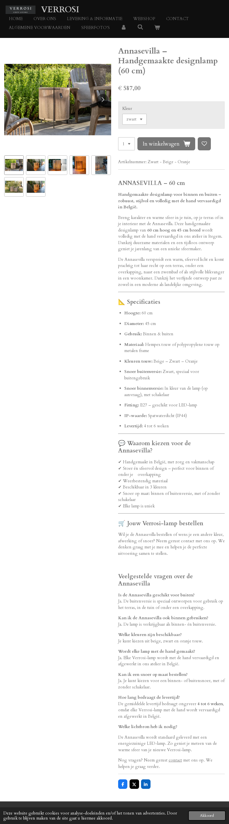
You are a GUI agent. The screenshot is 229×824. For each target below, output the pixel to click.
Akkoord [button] (207, 815)
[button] (14, 165)
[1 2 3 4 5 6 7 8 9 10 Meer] (126, 143)
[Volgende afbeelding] (102, 99)
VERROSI (60, 9)
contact (175, 760)
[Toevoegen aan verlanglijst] (204, 143)
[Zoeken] (140, 27)
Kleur (127, 108)
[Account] (123, 27)
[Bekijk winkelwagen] (157, 27)
